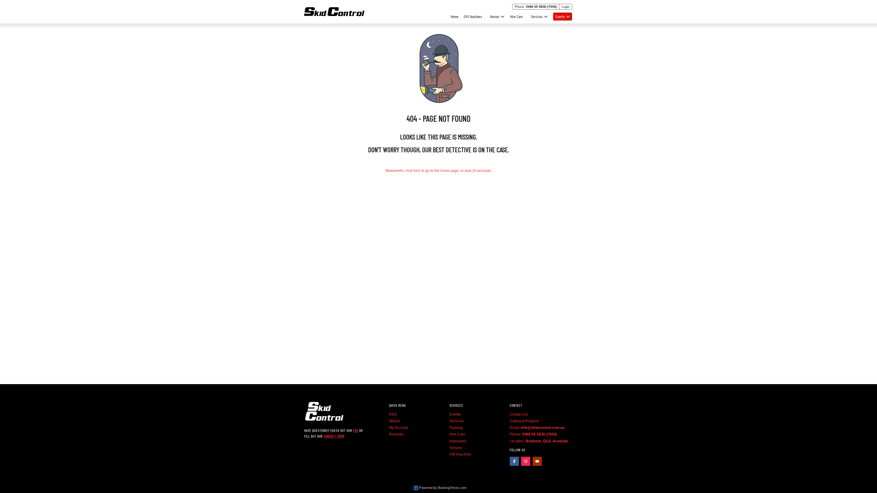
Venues (455, 448)
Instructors (457, 441)
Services (456, 421)
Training (456, 428)
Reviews (396, 434)
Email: (537, 428)
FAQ (355, 430)
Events (455, 414)
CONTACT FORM (334, 436)
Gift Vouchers (473, 16)
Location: (539, 441)
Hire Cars (516, 16)
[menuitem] (496, 17)
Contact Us (519, 414)
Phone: (533, 434)
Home (454, 16)
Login (566, 6)
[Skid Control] (334, 11)
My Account (398, 428)
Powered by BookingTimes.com (443, 488)
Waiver (394, 421)
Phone (536, 6)
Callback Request (524, 421)
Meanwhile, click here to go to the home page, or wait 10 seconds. (439, 171)
